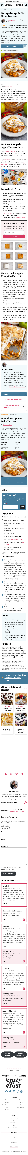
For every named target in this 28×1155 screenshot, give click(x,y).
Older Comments (7, 1054)
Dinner (21, 1100)
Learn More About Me (9, 803)
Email (5, 503)
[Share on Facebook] (6, 774)
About (14, 1115)
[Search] (26, 5)
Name (3, 832)
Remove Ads (20, 483)
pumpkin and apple (9, 151)
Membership (14, 1142)
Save (7, 479)
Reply (5, 904)
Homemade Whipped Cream (17, 387)
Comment (4, 846)
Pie (21, 1104)
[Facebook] (6, 1092)
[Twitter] (10, 1092)
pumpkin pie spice (16, 539)
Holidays (7, 1102)
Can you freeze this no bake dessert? (11, 406)
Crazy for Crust (14, 1083)
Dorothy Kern (11, 20)
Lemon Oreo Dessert (7, 730)
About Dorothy (14, 1118)
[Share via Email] (22, 774)
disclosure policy (8, 86)
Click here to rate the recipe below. (15, 677)
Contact (14, 1125)
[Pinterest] (14, 1092)
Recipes (20, 727)
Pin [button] (20, 479)
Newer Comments (20, 1054)
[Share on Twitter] (17, 774)
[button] (2, 25)
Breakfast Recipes (7, 1104)
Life (14, 1137)
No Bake (14, 9)
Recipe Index (8, 9)
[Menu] (2, 5)
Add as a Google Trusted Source (11, 50)
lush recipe (7, 159)
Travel (14, 1135)
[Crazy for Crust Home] (14, 5)
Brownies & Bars (21, 1107)
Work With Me (14, 1123)
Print (7, 483)
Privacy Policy (23, 1151)
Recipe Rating (5, 826)
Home (2, 9)
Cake (7, 1107)
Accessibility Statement (14, 1127)
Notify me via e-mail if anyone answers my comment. (11, 868)
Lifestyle (14, 1140)
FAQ (14, 1120)
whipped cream (20, 217)
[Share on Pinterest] (11, 774)
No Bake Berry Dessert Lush (20, 709)
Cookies (21, 1102)
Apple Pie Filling (8, 213)
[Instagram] (17, 1092)
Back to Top (14, 1147)
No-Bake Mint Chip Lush (7, 709)
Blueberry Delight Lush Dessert (21, 731)
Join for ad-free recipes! (12, 1)
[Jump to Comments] (25, 46)
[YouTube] (21, 1092)
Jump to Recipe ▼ (12, 46)
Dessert (7, 1100)
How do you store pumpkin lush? (13, 399)
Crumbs (14, 1132)
